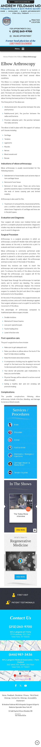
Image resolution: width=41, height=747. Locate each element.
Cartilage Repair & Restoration (22, 464)
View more (20, 530)
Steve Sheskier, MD (25, 711)
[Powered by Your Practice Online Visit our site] (20, 716)
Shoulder (18, 432)
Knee (16, 425)
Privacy (26, 695)
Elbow (20, 57)
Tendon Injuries (21, 472)
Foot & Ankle (19, 447)
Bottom (37, 742)
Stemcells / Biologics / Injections (24, 455)
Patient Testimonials (23, 602)
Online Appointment (22, 36)
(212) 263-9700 (22, 31)
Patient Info (13, 57)
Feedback (10, 695)
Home (5, 57)
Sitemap (7, 698)
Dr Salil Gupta (13, 711)
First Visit (22, 595)
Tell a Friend (34, 695)
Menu (17, 48)
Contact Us (15, 698)
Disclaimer (19, 695)
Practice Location (35, 21)
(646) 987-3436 (20, 654)
